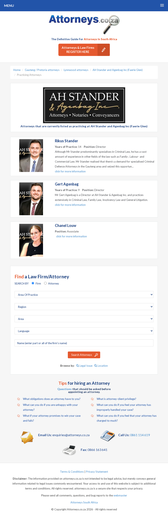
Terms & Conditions (72, 471)
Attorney (53, 283)
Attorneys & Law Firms (78, 49)
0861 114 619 (140, 435)
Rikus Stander (66, 141)
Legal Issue (85, 365)
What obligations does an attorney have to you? (49, 399)
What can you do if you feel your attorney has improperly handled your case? (121, 407)
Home (16, 70)
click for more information (70, 171)
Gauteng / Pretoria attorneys (42, 70)
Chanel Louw (65, 225)
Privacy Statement (97, 471)
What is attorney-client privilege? (113, 399)
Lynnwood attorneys (76, 70)
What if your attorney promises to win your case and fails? (49, 418)
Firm (38, 283)
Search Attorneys (81, 354)
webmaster (120, 495)
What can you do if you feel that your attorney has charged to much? (124, 418)
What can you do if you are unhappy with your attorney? (47, 407)
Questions (64, 389)
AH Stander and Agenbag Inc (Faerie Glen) (118, 70)
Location (102, 365)
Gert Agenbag (67, 184)
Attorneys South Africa (84, 502)
